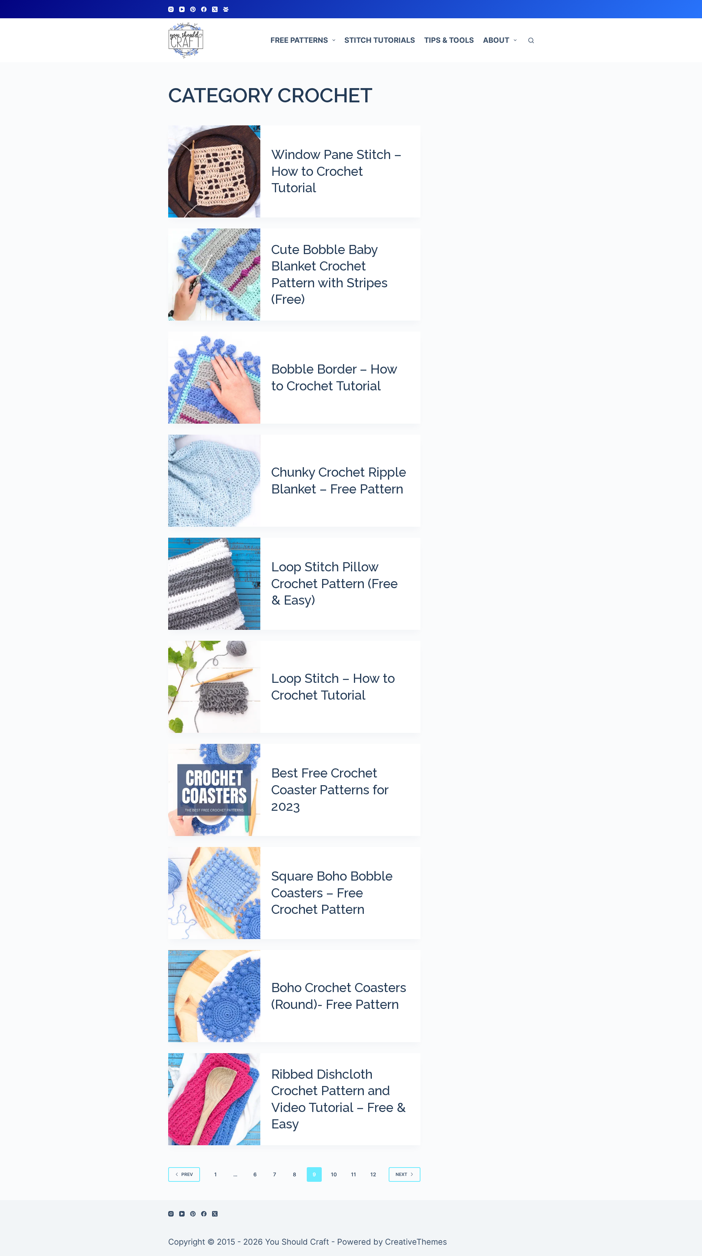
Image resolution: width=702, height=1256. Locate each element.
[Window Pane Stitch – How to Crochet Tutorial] (214, 171)
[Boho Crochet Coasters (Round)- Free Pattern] (214, 996)
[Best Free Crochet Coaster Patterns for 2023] (214, 790)
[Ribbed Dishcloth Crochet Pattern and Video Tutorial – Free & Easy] (214, 1099)
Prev (187, 1174)
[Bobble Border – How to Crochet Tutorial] (214, 378)
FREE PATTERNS (299, 40)
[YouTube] (182, 9)
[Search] (531, 40)
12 (373, 1174)
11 (353, 1174)
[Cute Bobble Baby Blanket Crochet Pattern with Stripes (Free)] (214, 274)
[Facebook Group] (226, 9)
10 (334, 1174)
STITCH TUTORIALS (379, 40)
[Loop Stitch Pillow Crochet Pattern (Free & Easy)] (214, 584)
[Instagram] (171, 9)
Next (401, 1174)
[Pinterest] (193, 9)
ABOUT (496, 40)
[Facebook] (204, 9)
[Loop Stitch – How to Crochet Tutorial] (214, 687)
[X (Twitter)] (215, 9)
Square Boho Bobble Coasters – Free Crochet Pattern (332, 893)
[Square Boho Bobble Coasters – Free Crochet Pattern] (214, 893)
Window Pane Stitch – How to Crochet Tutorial (336, 171)
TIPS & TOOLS (449, 40)
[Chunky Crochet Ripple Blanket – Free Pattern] (214, 481)
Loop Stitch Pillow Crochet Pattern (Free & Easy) (334, 583)
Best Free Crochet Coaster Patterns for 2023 (329, 789)
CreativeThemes (416, 1241)
